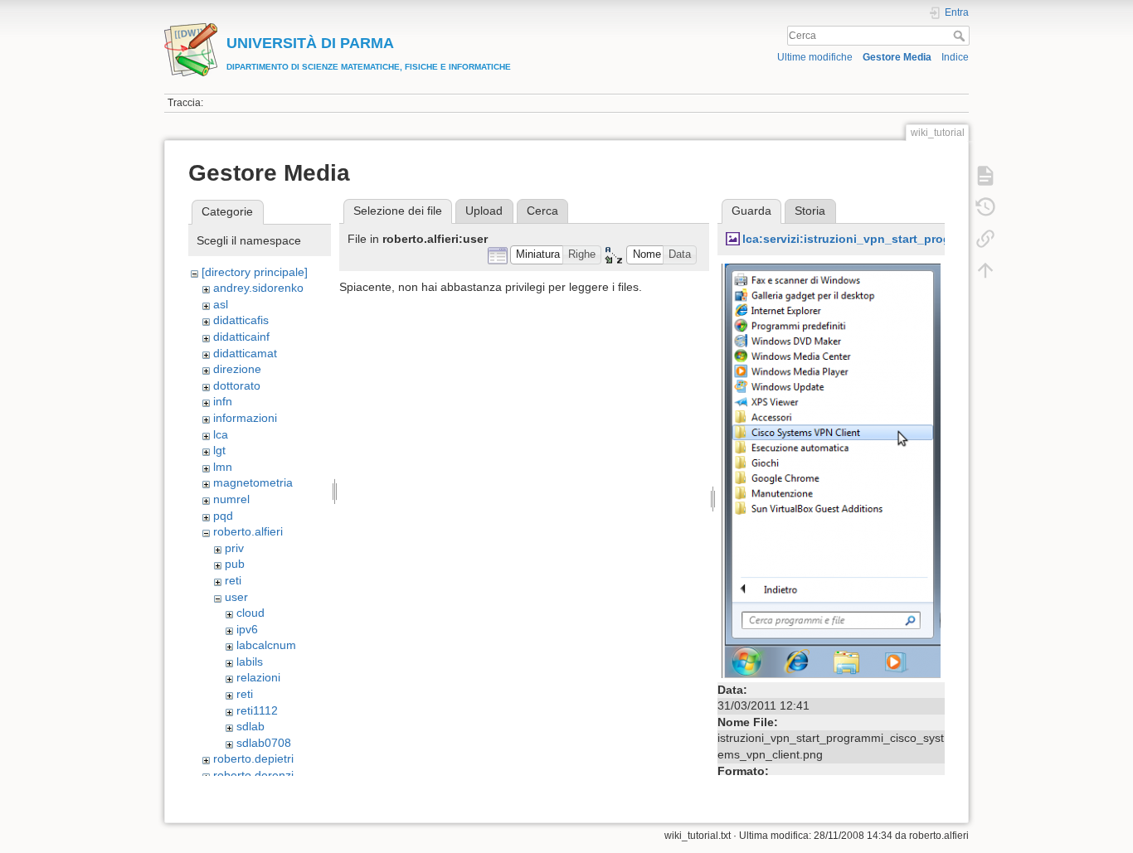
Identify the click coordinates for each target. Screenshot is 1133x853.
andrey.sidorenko (258, 287)
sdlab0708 (263, 742)
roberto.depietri (253, 758)
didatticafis (241, 320)
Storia (810, 210)
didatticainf (241, 336)
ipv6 (247, 629)
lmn (222, 466)
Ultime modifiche (815, 57)
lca (220, 434)
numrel (231, 499)
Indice (955, 57)
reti (233, 580)
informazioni (245, 417)
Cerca (961, 35)
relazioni (258, 677)
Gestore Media (897, 57)
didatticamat (245, 353)
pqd (223, 515)
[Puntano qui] (985, 238)
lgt (219, 450)
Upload (484, 210)
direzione (237, 369)
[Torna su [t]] (985, 270)
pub (235, 563)
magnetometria (253, 482)
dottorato (236, 385)
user (236, 596)
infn (222, 401)
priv (234, 548)
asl (220, 304)
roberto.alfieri (248, 531)
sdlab (250, 726)
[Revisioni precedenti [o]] (985, 207)
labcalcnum (266, 645)
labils (249, 661)
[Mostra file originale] (831, 469)
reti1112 (257, 710)
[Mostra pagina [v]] (985, 175)
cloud (250, 612)
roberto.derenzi (253, 775)
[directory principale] (255, 272)
